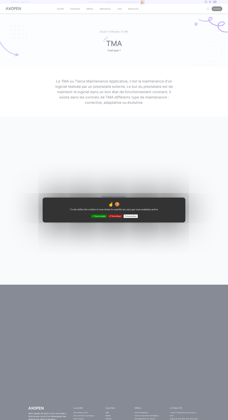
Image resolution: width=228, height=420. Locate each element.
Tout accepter (100, 216)
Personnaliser (131, 216)
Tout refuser (116, 216)
